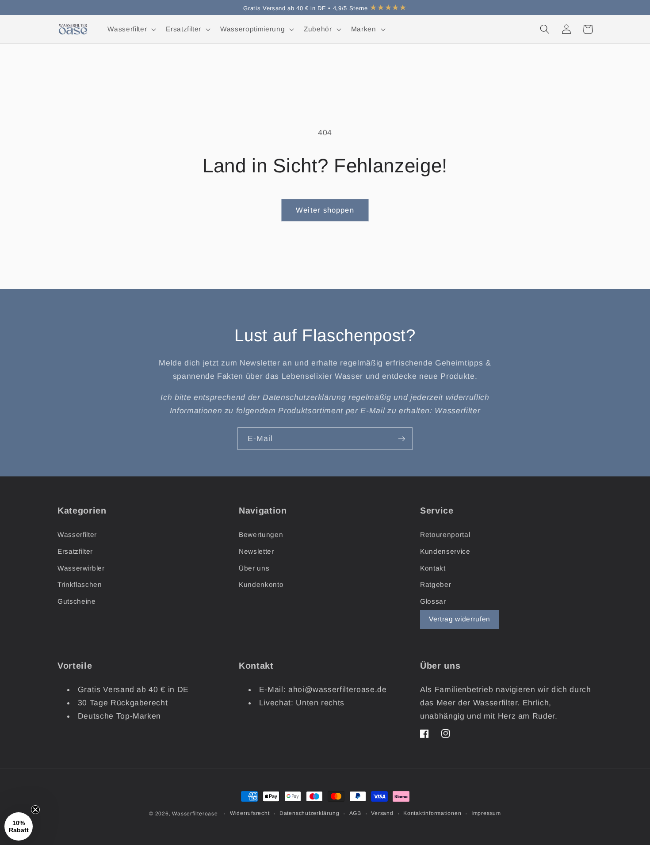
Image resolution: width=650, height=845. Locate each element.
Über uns (254, 568)
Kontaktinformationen (432, 813)
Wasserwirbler (81, 568)
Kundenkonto (261, 584)
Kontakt (433, 568)
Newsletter (256, 551)
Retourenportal (445, 534)
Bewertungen (261, 534)
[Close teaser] (35, 809)
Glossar (433, 601)
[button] (131, 29)
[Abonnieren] (401, 438)
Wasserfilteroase (195, 814)
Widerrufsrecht (250, 813)
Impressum (486, 813)
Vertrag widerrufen (459, 619)
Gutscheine (76, 601)
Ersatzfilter (75, 551)
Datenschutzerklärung (309, 813)
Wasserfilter (77, 534)
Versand (382, 813)
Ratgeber (435, 584)
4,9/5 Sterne (370, 8)
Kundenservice (445, 551)
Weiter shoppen (325, 210)
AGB (355, 813)
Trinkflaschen (79, 584)
